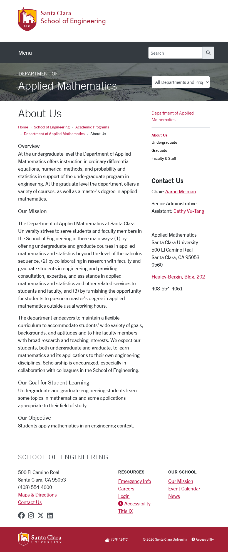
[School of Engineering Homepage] (71, 28)
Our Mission (180, 481)
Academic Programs (92, 127)
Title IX (125, 511)
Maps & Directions (37, 494)
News (174, 496)
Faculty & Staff (164, 158)
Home (23, 127)
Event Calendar (184, 488)
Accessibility (137, 503)
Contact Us (30, 502)
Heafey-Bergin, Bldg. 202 (178, 276)
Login (124, 496)
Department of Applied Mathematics (54, 133)
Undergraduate (164, 142)
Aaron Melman (180, 191)
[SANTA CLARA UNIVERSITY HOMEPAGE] (39, 539)
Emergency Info (134, 481)
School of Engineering (52, 127)
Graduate (159, 150)
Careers (126, 488)
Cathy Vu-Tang (189, 211)
